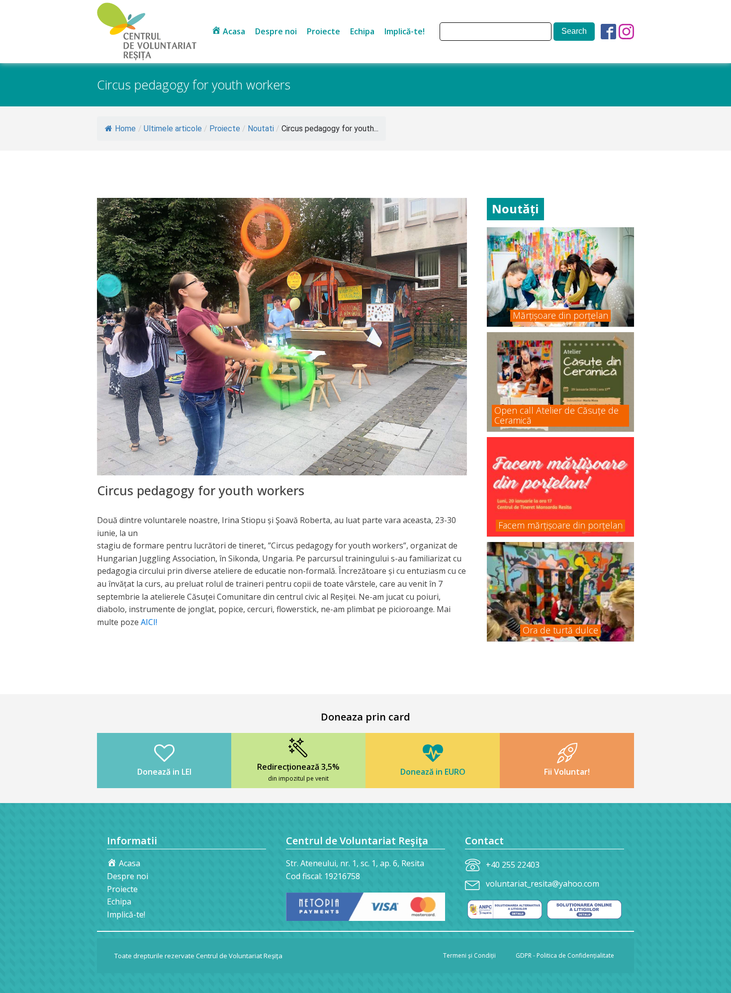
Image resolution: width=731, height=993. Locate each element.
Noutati (261, 128)
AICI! (149, 622)
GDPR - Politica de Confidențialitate (565, 955)
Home (125, 128)
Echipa (362, 31)
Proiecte (323, 31)
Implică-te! (404, 31)
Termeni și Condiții (469, 955)
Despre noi (276, 31)
